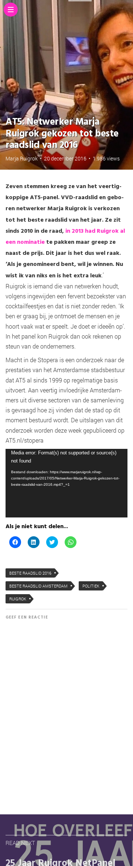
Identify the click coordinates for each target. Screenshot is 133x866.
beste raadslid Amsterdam (38, 586)
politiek (90, 586)
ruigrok (17, 599)
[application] (66, 483)
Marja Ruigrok (22, 158)
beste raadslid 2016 (30, 573)
